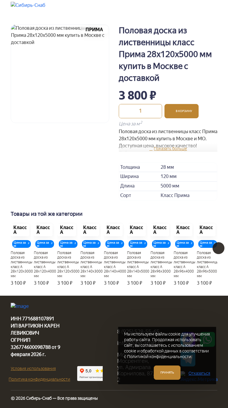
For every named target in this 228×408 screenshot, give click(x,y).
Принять (167, 372)
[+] (156, 111)
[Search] (180, 8)
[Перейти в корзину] (195, 8)
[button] (181, 111)
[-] (125, 111)
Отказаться (199, 373)
